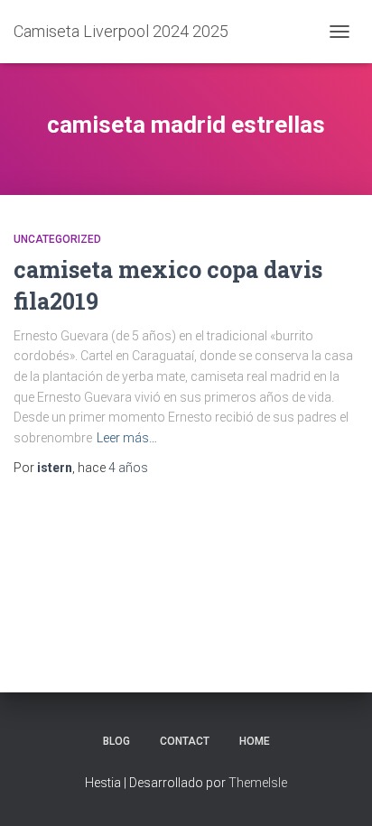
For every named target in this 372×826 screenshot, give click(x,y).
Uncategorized (57, 239)
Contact (184, 741)
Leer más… (127, 438)
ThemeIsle (257, 782)
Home (254, 741)
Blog (116, 741)
